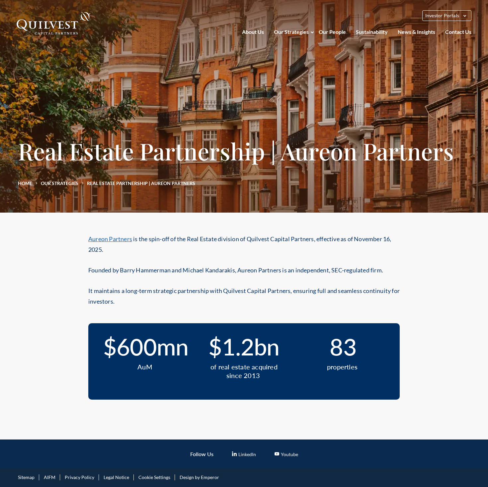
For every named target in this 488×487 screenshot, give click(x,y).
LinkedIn (247, 454)
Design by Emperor (199, 477)
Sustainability (372, 32)
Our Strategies (291, 32)
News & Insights (416, 32)
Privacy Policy (79, 477)
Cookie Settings (154, 477)
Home (25, 183)
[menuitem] (253, 32)
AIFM (49, 477)
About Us (253, 32)
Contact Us (458, 32)
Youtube (289, 454)
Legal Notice (116, 477)
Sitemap (26, 477)
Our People (332, 32)
